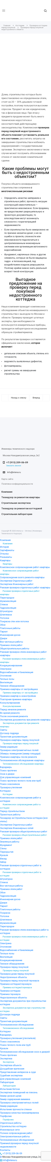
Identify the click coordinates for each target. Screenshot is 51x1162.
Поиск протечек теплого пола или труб (20, 780)
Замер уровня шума (10, 1096)
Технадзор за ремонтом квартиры (20, 497)
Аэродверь (6, 767)
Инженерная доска (10, 635)
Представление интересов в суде (18, 1072)
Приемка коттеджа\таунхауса (17, 987)
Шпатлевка (6, 614)
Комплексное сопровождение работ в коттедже (20, 806)
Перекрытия (6, 852)
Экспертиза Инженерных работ (16, 584)
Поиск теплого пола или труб (15, 1045)
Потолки (4, 618)
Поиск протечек (8, 770)
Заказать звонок (13, 466)
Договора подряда (10, 1014)
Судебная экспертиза (11, 1075)
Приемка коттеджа (10, 990)
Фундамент (6, 845)
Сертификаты (7, 550)
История (4, 547)
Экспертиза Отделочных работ (16, 580)
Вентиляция (6, 682)
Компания (6, 492)
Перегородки (7, 597)
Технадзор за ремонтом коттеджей (21, 509)
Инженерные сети (10, 1129)
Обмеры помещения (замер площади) (20, 753)
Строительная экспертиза (16, 503)
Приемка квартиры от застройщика (20, 692)
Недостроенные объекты (13, 977)
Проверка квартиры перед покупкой (20, 743)
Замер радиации (8, 746)
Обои (2, 624)
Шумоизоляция (8, 601)
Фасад (3, 858)
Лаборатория (9, 1085)
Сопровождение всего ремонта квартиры (22, 577)
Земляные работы (9, 841)
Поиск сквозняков (10, 784)
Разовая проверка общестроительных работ (25, 835)
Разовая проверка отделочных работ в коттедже (20, 874)
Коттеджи (7, 794)
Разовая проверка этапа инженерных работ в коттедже (23, 938)
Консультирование (12, 706)
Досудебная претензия (12, 1068)
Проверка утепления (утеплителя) (18, 1038)
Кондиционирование (11, 665)
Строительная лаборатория (16, 514)
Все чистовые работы (11, 641)
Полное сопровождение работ (16, 1133)
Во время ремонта (10, 713)
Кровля (4, 855)
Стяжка (4, 604)
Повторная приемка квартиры (16, 699)
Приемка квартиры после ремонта (18, 757)
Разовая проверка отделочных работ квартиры (20, 593)
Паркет (4, 631)
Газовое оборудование (12, 685)
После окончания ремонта (14, 716)
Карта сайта (7, 479)
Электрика (5, 669)
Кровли (4, 1048)
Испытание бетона (10, 1089)
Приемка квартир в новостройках (18, 696)
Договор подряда (9, 733)
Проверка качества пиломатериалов (19, 1112)
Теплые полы (7, 679)
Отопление (5, 675)
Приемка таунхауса (10, 994)
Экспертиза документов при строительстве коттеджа (22, 1009)
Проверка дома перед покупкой (17, 974)
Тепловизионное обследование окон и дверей (25, 1051)
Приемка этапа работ (11, 645)
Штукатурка (6, 611)
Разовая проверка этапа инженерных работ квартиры (23, 660)
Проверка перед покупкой (16, 970)
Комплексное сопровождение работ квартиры (19, 572)
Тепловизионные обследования (17, 1140)
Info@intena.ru (14, 472)
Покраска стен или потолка (14, 621)
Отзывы (4, 553)
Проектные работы (10, 814)
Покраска (5, 913)
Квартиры (7, 564)
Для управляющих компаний (15, 777)
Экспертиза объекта (10, 1065)
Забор (3, 862)
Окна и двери (7, 774)
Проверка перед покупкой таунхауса (19, 980)
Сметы (3, 730)
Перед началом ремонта (13, 709)
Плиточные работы (10, 628)
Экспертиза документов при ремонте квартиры (19, 725)
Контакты (5, 1150)
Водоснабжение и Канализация (16, 672)
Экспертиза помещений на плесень (19, 1092)
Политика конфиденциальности (17, 484)
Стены (3, 848)
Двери (3, 638)
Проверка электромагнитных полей (19, 750)
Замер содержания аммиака (15, 1099)
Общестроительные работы (14, 648)
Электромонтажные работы (15, 1136)
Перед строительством (12, 811)
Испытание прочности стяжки (16, 1109)
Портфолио (8, 1119)
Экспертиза (8, 1062)
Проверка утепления (11, 787)
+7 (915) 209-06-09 (17, 462)
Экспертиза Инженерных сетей (16, 828)
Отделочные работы (11, 1123)
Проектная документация (13, 736)
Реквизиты (6, 557)
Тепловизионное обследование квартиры (23, 764)
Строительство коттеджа (13, 1126)
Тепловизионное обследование (18, 1028)
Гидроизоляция (8, 608)
